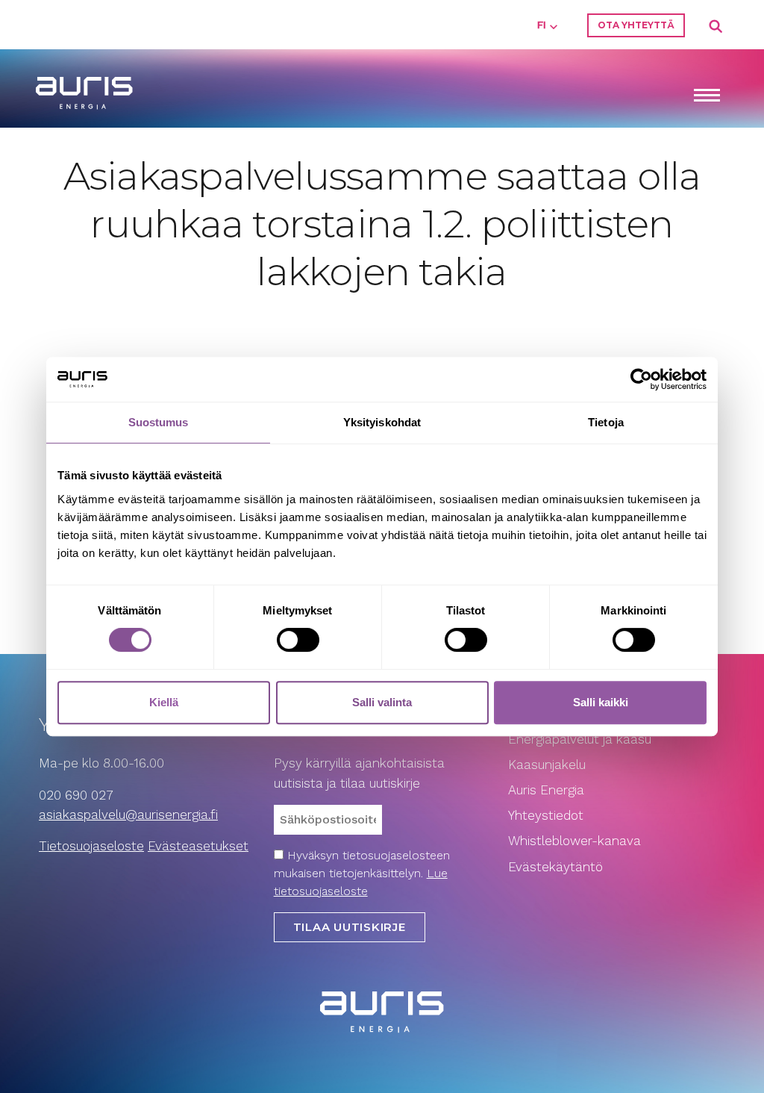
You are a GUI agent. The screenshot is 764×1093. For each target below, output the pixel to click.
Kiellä (163, 702)
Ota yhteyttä (636, 25)
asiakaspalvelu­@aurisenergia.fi (128, 814)
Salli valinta (382, 702)
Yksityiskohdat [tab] (382, 422)
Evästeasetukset (198, 845)
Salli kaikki (600, 702)
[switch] (298, 640)
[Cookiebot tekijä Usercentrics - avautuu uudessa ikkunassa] (641, 379)
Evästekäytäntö (557, 866)
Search (716, 26)
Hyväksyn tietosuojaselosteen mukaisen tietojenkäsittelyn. (362, 873)
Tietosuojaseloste (91, 845)
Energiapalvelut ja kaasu (579, 739)
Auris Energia (546, 789)
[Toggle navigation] (706, 96)
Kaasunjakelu (547, 764)
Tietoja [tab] (606, 422)
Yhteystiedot (545, 815)
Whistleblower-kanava (574, 840)
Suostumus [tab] (158, 422)
